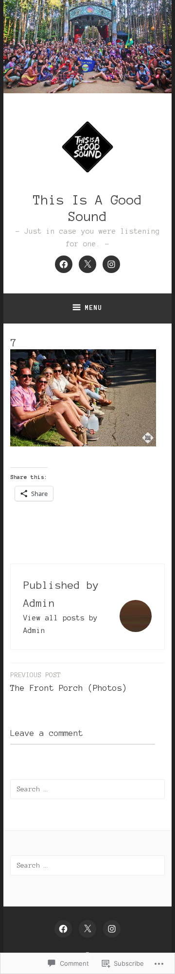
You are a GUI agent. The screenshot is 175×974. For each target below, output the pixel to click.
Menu (93, 307)
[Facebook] (64, 264)
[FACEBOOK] (63, 929)
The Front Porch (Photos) (68, 681)
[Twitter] (87, 264)
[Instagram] (111, 264)
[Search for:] (87, 789)
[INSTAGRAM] (112, 929)
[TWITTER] (87, 929)
